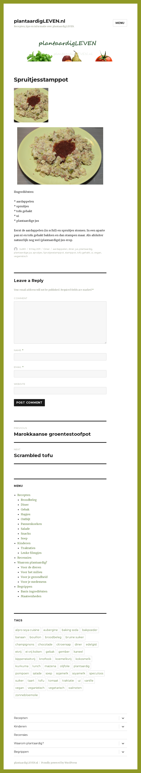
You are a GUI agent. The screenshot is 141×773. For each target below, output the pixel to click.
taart (31, 680)
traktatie (68, 680)
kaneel (78, 651)
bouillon (35, 637)
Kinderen (23, 543)
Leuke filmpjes (31, 553)
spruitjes (37, 252)
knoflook (45, 659)
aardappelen (60, 249)
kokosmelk (83, 659)
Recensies (24, 557)
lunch (36, 666)
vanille (88, 680)
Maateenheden (31, 596)
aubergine (50, 630)
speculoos (96, 673)
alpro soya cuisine (27, 630)
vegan (97, 252)
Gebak (25, 509)
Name (19, 350)
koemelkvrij (63, 659)
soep (49, 673)
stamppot (70, 252)
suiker (19, 680)
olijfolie (65, 666)
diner (71, 249)
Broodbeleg (29, 500)
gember (64, 651)
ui (92, 252)
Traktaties (28, 548)
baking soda (70, 630)
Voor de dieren (31, 567)
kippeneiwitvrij (25, 659)
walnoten (75, 688)
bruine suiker (75, 637)
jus (76, 249)
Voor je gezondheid (34, 577)
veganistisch (21, 256)
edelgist (91, 644)
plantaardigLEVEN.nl (39, 21)
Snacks (26, 533)
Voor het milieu (31, 572)
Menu (120, 23)
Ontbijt (25, 519)
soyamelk (78, 673)
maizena (50, 666)
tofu (41, 680)
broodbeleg (53, 637)
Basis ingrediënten (34, 591)
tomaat (53, 680)
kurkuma (21, 666)
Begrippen (24, 586)
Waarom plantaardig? (32, 562)
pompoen (22, 673)
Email (19, 367)
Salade (25, 528)
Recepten (23, 495)
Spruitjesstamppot (53, 252)
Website (19, 384)
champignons (24, 644)
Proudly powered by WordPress (59, 762)
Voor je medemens (33, 581)
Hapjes (25, 514)
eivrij (18, 651)
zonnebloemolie (26, 695)
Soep (24, 538)
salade (37, 673)
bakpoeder (89, 630)
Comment (20, 298)
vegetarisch (56, 688)
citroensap (63, 644)
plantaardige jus (23, 252)
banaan (20, 637)
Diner (47, 249)
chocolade (45, 644)
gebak (50, 651)
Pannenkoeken (31, 524)
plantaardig (85, 249)
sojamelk (62, 673)
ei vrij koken (33, 651)
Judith (22, 249)
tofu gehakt (83, 252)
